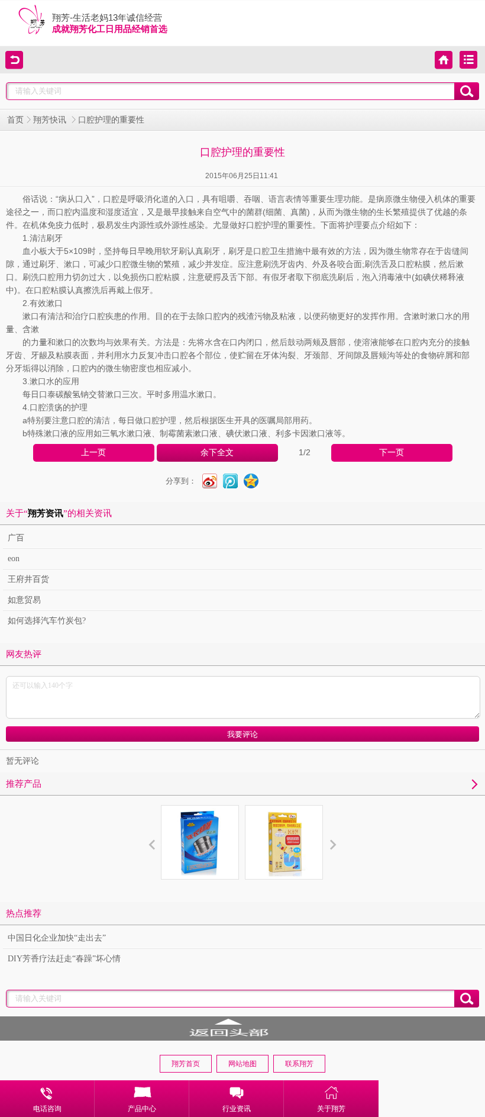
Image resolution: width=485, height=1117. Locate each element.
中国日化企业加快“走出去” (57, 937)
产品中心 (142, 1109)
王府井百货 (28, 579)
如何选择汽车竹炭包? (47, 620)
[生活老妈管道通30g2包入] (284, 842)
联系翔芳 (299, 1064)
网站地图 (242, 1064)
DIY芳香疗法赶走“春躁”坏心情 (64, 958)
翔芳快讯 (51, 119)
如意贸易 (24, 599)
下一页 (391, 452)
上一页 (93, 452)
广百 (16, 537)
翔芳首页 (186, 1064)
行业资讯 (236, 1109)
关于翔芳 (331, 1109)
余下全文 (217, 452)
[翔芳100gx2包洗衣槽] (200, 842)
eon (14, 558)
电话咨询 (47, 1109)
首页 (15, 119)
